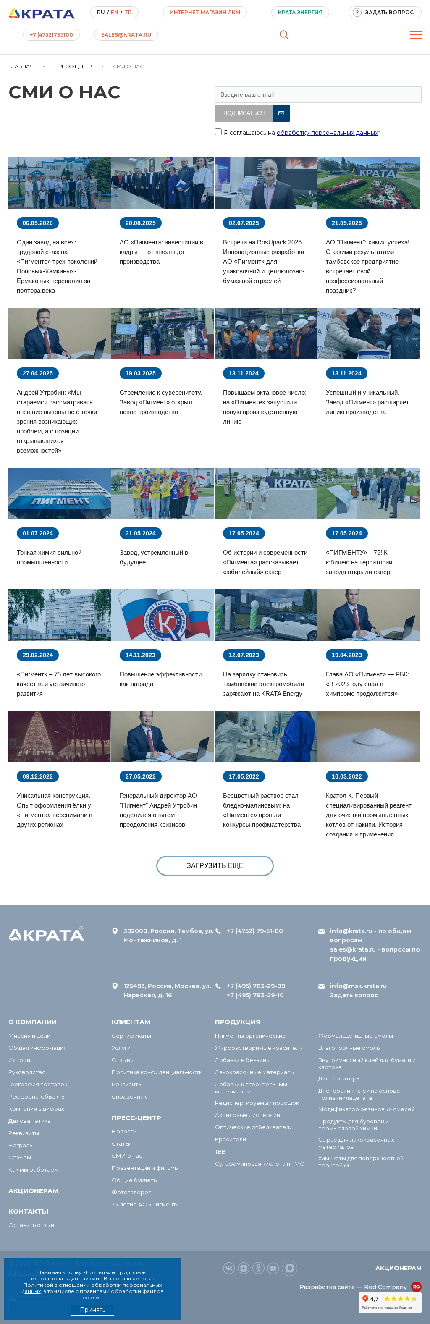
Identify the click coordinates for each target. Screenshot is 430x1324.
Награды (21, 1145)
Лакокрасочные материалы (255, 1072)
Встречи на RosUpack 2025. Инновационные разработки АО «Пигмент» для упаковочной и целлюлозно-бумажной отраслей (263, 261)
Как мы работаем (33, 1169)
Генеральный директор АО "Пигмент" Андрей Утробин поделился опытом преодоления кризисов (158, 810)
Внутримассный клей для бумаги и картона (367, 1063)
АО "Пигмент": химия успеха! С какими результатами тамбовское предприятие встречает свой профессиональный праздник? (367, 266)
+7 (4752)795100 (51, 34)
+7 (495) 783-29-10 (255, 995)
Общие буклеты (135, 1180)
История (21, 1060)
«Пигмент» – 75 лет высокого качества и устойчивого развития (59, 684)
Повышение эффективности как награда (161, 679)
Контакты (28, 1211)
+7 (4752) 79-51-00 (255, 931)
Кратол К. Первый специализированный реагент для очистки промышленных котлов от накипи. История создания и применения (369, 815)
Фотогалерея (132, 1192)
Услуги (121, 1047)
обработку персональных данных (327, 132)
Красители (230, 1139)
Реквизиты (23, 1133)
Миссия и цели (29, 1035)
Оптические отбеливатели (254, 1127)
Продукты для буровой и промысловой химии (353, 1125)
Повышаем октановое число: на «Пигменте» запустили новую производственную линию (265, 407)
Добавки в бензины (242, 1060)
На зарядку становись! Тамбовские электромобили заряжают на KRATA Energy (263, 684)
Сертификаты (131, 1035)
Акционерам (33, 1191)
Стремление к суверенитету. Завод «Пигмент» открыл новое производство (161, 402)
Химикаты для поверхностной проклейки (361, 1162)
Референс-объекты (37, 1096)
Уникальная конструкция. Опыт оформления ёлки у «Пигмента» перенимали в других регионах (54, 810)
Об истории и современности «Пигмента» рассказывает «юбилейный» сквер (265, 562)
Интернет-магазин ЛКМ (205, 12)
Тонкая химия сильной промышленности (49, 557)
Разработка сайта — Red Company (353, 1287)
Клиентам (131, 1022)
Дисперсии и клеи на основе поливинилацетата (359, 1094)
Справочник (129, 1096)
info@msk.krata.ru (358, 986)
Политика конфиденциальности (157, 1072)
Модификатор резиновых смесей (366, 1109)
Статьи (121, 1143)
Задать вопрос (354, 995)
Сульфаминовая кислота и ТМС (259, 1163)
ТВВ (220, 1151)
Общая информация (37, 1047)
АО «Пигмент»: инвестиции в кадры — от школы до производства (161, 252)
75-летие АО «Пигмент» (145, 1204)
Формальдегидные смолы (355, 1035)
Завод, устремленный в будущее (154, 557)
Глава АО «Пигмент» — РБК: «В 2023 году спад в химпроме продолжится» (367, 684)
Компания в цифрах (36, 1108)
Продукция (237, 1022)
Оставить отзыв (31, 1225)
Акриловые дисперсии (247, 1115)
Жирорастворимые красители (259, 1047)
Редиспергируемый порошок (257, 1102)
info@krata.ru (351, 931)
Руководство (27, 1072)
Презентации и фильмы (145, 1167)
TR (128, 12)
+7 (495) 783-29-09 (256, 986)
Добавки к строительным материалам (251, 1088)
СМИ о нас (127, 1155)
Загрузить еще (215, 865)
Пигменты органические (250, 1035)
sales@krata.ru (126, 34)
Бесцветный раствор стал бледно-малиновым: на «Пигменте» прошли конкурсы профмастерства (262, 810)
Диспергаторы (339, 1078)
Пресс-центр (136, 1118)
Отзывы (19, 1157)
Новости (124, 1131)
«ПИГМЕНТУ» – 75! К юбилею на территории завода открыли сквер (359, 562)
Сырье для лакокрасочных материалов (356, 1143)
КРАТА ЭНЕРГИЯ (300, 12)
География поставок (37, 1084)
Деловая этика (29, 1120)
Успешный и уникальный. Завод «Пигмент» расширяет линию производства (367, 402)
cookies (91, 1297)
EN (114, 12)
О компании (32, 1022)
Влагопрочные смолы (349, 1047)
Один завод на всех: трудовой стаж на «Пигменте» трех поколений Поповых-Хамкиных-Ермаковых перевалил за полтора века (57, 266)
